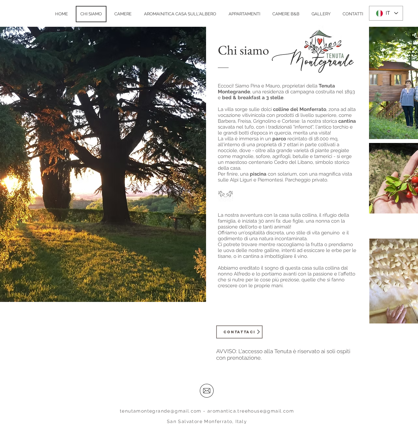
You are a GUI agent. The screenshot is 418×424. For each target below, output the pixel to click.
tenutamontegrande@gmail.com (160, 411)
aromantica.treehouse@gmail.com (250, 411)
